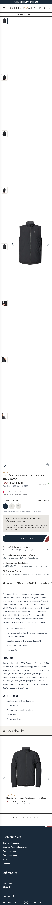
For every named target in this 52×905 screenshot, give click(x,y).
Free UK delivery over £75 (26, 2)
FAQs (5, 859)
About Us (6, 879)
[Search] (45, 8)
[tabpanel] (26, 656)
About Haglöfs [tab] (27, 583)
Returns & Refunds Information (15, 847)
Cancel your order (10, 855)
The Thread (7, 883)
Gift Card (6, 887)
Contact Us (7, 863)
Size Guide (42, 500)
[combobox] (45, 8)
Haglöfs (7, 473)
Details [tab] (7, 583)
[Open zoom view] (47, 465)
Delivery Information (11, 843)
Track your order (9, 851)
